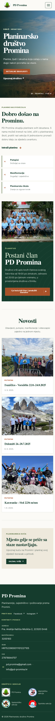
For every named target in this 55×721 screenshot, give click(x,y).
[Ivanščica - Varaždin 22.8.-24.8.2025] (27, 357)
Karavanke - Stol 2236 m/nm (21, 502)
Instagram (32, 614)
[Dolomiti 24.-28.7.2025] (27, 416)
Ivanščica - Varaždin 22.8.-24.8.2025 (25, 385)
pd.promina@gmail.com (18, 664)
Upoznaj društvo (13, 78)
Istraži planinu (12, 147)
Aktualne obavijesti (17, 71)
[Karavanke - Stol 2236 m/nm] (27, 475)
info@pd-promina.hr (17, 669)
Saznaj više (16, 561)
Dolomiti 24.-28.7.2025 (17, 444)
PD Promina (14, 595)
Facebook (19, 614)
